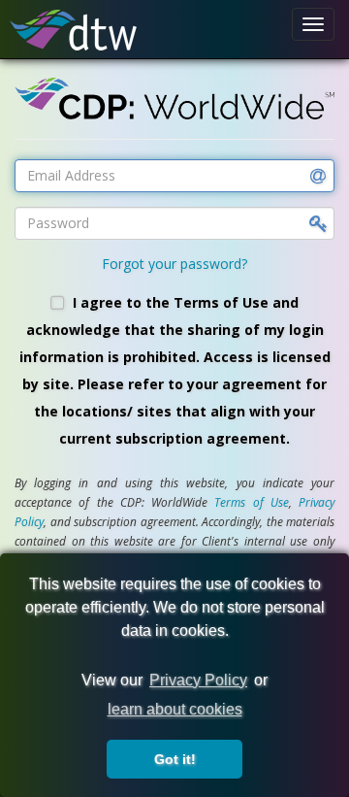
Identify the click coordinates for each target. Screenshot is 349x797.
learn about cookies (175, 709)
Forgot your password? (174, 263)
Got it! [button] (175, 759)
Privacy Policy (198, 680)
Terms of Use (251, 502)
